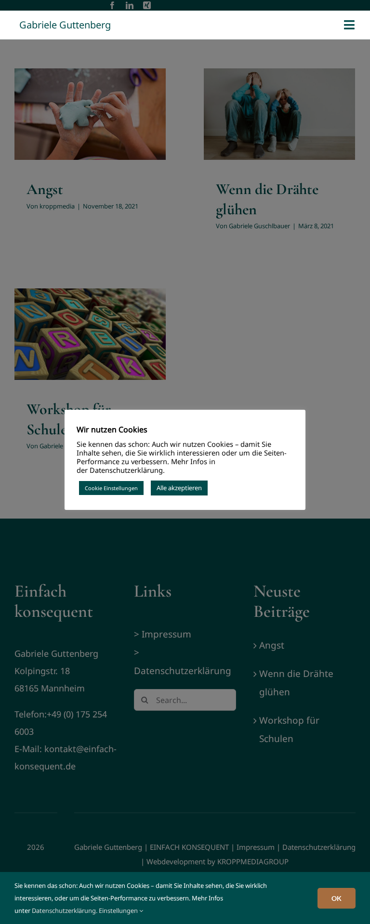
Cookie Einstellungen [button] (111, 488)
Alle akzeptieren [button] (179, 487)
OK (336, 898)
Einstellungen (119, 910)
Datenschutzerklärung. (64, 910)
